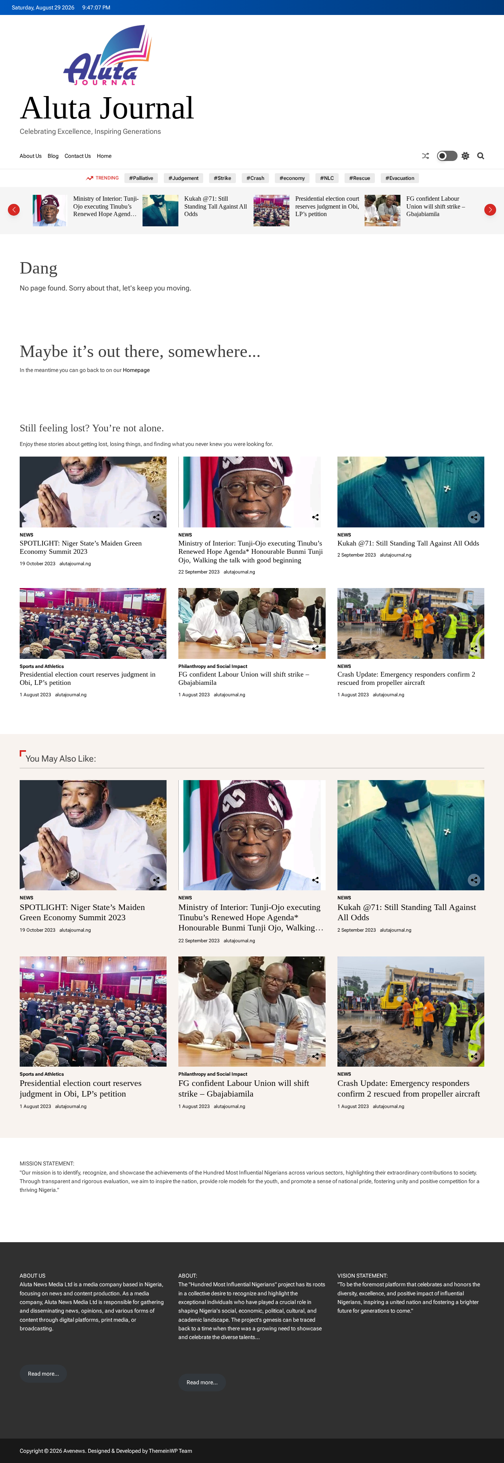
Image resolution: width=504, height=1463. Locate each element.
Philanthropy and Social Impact (212, 666)
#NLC (327, 178)
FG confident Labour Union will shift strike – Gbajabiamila (335, 206)
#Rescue (359, 178)
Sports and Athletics (42, 666)
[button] (14, 210)
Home (104, 156)
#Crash (255, 178)
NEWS (26, 535)
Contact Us (78, 156)
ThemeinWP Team (170, 1451)
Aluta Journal (107, 108)
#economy (292, 178)
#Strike (222, 178)
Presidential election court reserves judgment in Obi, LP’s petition (226, 206)
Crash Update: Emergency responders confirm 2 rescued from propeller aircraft (445, 210)
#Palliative (141, 178)
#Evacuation (399, 178)
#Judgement (183, 178)
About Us (31, 156)
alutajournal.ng (75, 563)
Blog (53, 156)
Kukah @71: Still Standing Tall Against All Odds (114, 206)
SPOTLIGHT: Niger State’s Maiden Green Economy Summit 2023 (81, 547)
